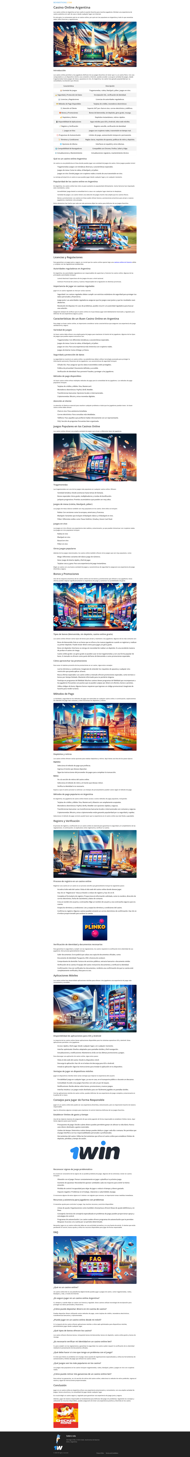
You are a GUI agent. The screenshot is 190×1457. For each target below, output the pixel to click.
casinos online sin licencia (123, 262)
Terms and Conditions (112, 1453)
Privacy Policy (100, 1453)
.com (62, 2)
